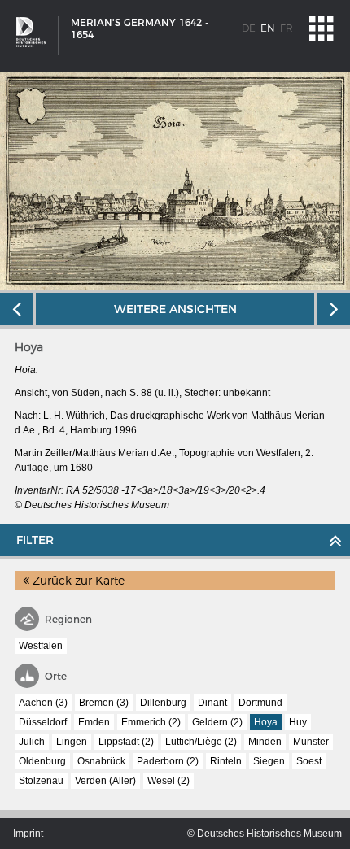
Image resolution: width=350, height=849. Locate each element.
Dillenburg (163, 702)
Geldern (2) (217, 722)
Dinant (212, 702)
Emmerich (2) (151, 722)
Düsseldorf (43, 722)
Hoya (266, 722)
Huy (298, 722)
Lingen (71, 741)
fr (286, 28)
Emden (94, 722)
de (249, 28)
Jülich (32, 741)
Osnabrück (101, 761)
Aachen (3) (43, 702)
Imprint (28, 833)
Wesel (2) (168, 780)
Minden (265, 741)
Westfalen (41, 645)
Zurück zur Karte (77, 580)
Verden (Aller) (105, 780)
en (267, 28)
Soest (309, 761)
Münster (311, 741)
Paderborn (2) (168, 761)
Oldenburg (42, 761)
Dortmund (260, 702)
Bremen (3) (104, 702)
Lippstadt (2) (126, 741)
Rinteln (226, 761)
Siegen (269, 761)
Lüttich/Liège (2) (201, 741)
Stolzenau (41, 780)
